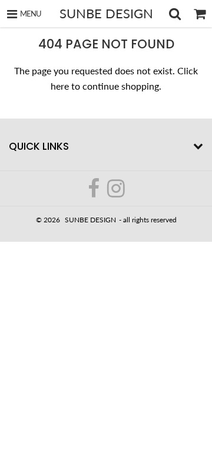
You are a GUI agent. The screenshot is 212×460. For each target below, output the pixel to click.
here (60, 85)
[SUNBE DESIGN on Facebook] (94, 193)
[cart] (199, 13)
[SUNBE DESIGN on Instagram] (116, 193)
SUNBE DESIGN (106, 13)
